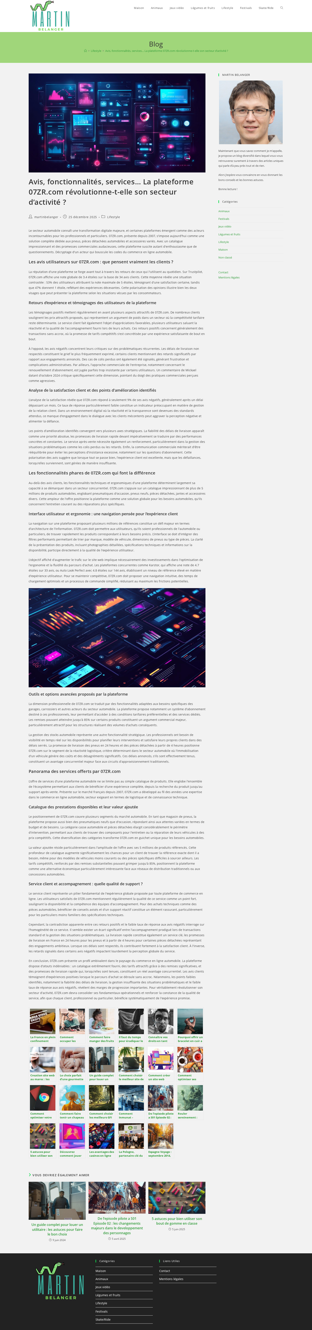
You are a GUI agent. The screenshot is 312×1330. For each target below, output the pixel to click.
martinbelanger (46, 217)
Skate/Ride (103, 1319)
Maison (223, 249)
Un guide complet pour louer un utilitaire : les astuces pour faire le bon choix (57, 1229)
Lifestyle (113, 217)
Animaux (224, 211)
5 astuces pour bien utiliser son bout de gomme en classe (177, 1221)
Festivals (223, 219)
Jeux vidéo (224, 226)
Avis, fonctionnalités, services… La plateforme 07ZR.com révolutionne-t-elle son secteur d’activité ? (166, 51)
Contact (223, 272)
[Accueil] (85, 51)
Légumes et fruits (229, 234)
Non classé (225, 257)
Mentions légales (229, 277)
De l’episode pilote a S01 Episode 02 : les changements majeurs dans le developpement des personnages (117, 1225)
